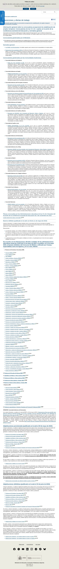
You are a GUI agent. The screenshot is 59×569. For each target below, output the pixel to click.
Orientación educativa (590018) (11, 284)
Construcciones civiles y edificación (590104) (14, 301)
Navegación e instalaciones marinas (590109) (14, 310)
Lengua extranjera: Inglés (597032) (12, 389)
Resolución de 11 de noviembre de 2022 (16, 164)
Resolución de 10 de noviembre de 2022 (16, 160)
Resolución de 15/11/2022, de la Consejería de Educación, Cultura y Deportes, (26, 113)
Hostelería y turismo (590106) (11, 305)
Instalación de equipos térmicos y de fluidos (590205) (16, 340)
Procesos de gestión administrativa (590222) (14, 361)
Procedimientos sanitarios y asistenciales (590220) (16, 357)
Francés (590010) (9, 269)
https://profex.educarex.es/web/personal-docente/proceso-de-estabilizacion (40, 421)
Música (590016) (8, 280)
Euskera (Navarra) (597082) (11, 404)
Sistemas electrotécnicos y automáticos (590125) (15, 338)
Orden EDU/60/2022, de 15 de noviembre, (17, 104)
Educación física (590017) (10, 282)
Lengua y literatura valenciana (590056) (13, 290)
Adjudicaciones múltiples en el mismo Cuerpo (14, 463)
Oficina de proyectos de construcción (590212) (15, 348)
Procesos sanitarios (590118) (11, 325)
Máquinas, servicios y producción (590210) (14, 346)
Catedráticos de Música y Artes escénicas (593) (15, 438)
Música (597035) (8, 395)
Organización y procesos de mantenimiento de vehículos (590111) (19, 314)
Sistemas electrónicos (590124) (12, 336)
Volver (54, 19)
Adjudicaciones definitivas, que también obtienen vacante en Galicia (19, 536)
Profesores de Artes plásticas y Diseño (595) (14, 380)
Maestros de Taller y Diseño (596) (12, 443)
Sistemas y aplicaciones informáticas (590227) (15, 366)
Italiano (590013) (9, 275)
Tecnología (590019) (9, 286)
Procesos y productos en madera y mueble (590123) (16, 335)
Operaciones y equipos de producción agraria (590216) (16, 353)
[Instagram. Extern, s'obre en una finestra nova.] (32, 549)
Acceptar (26, 8)
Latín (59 (7, 256)
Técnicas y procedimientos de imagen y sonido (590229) (17, 368)
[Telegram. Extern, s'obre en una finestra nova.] (36, 549)
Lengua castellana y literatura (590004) (13, 258)
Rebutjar (33, 8)
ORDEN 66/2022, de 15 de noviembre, (16, 204)
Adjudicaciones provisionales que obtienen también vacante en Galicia (20, 480)
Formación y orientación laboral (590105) (13, 303)
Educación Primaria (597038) (11, 400)
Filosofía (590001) (9, 252)
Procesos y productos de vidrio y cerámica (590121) (16, 331)
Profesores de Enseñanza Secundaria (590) (14, 434)
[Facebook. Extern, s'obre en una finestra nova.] (14, 549)
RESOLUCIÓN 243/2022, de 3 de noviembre (17, 189)
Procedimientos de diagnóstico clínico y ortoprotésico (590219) (18, 355)
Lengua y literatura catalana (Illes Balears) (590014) (16, 276)
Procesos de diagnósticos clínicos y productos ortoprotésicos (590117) (20, 323)
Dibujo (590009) (8, 267)
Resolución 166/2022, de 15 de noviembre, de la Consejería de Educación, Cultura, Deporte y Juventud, (30, 149)
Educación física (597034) (10, 393)
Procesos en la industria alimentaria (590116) (14, 321)
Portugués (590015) (9, 278)
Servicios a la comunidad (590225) (12, 365)
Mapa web (21, 544)
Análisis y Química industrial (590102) (13, 297)
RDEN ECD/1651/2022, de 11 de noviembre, (17, 73)
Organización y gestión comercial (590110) (14, 312)
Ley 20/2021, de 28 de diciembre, (12, 47)
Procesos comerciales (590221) (12, 359)
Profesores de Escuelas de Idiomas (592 (13, 436)
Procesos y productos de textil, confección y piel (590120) (17, 329)
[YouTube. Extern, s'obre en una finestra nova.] (23, 549)
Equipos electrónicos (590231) (11, 370)
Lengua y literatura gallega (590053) (12, 288)
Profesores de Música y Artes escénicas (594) (14, 378)
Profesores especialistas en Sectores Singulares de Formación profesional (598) (22, 447)
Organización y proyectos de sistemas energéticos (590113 (17, 318)
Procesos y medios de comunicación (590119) (15, 327)
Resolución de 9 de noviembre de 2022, (16, 84)
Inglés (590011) (8, 271)
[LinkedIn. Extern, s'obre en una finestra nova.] (27, 549)
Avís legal (38, 544)
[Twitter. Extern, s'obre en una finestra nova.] (19, 549)
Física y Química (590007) (11, 263)
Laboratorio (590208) (9, 344)
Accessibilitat (30, 544)
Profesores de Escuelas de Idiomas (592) (13, 373)
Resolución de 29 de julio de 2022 (15, 175)
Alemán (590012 (8, 273)
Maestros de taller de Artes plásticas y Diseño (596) (15, 382)
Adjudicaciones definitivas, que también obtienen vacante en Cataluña (20, 538)
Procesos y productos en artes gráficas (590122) (15, 333)
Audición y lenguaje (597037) (11, 398)
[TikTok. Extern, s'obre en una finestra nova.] (40, 549)
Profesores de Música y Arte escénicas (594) (14, 499)
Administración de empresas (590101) (13, 295)
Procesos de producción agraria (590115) (13, 320)
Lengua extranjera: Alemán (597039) (12, 402)
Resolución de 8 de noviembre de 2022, (13, 50)
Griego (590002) (8, 254)
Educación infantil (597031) (11, 387)
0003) (10, 256)
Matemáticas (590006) (10, 262)
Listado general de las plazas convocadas (12, 217)
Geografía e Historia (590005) (11, 260)
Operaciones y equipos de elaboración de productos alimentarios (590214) (21, 350)
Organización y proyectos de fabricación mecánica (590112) (17, 316)
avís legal (42, 6)
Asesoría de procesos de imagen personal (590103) (16, 299)
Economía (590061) (9, 293)
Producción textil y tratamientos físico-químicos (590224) (17, 363)
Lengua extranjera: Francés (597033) (13, 391)
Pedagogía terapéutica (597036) (12, 397)
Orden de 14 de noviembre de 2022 (16, 62)
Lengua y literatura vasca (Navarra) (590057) (14, 292)
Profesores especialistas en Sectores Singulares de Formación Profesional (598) (22, 407)
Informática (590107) (9, 306)
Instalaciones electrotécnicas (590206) (13, 342)
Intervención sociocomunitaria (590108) (13, 308)
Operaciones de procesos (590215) (12, 351)
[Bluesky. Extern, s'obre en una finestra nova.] (44, 549)
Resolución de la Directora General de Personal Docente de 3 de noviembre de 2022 (26, 93)
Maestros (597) (8, 445)
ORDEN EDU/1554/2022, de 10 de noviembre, (19, 125)
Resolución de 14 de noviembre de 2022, (16, 138)
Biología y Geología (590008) (11, 265)
